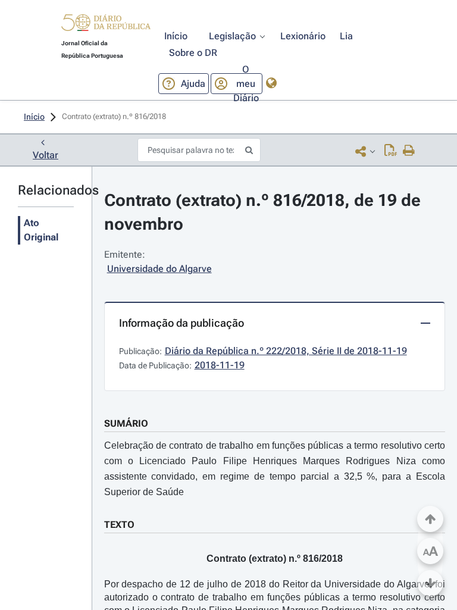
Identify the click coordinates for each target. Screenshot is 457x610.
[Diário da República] (106, 25)
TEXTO (119, 524)
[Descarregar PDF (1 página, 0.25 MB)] (390, 151)
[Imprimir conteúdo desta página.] (409, 151)
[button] (106, 24)
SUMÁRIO (126, 423)
